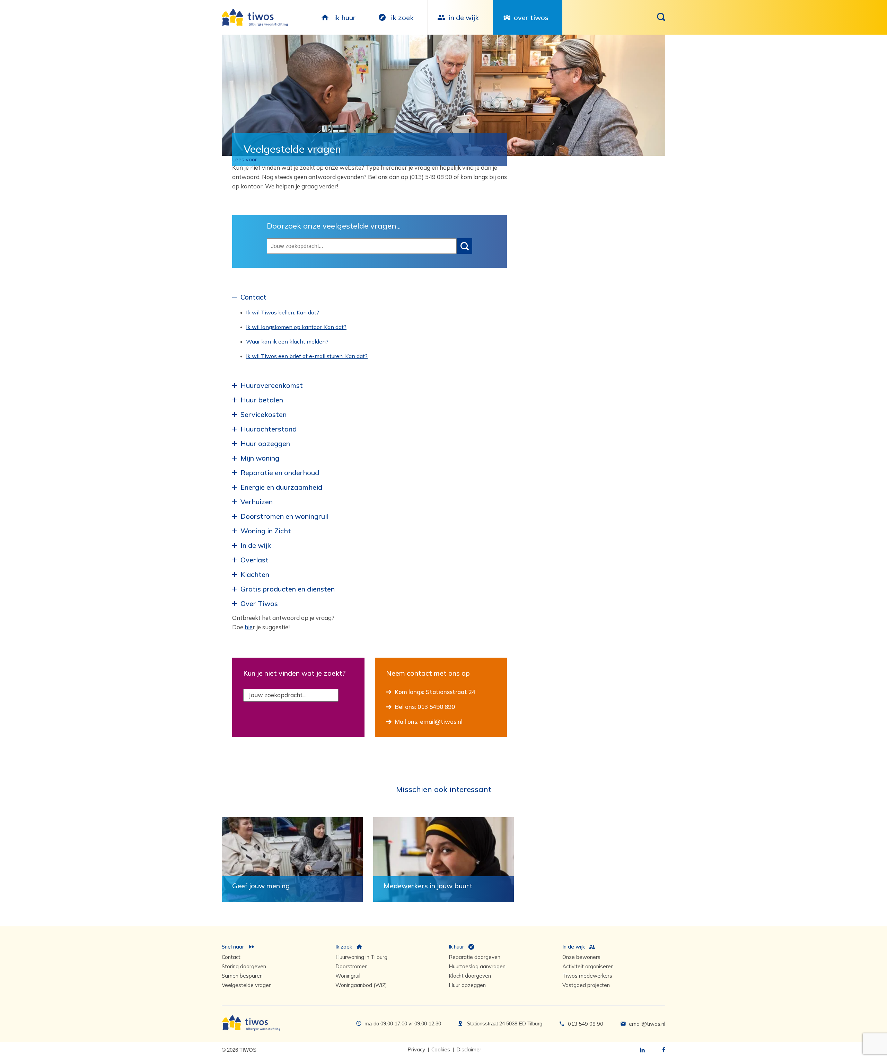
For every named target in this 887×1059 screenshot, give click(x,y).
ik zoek (402, 17)
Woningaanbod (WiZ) (361, 985)
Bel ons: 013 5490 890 (425, 706)
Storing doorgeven (244, 966)
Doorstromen (351, 966)
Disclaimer (468, 1049)
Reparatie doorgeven (474, 957)
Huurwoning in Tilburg (361, 957)
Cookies (440, 1049)
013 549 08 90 (585, 1024)
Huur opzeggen (467, 985)
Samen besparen (242, 975)
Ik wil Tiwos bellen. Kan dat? (282, 312)
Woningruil (347, 975)
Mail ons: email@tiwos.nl (429, 721)
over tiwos (531, 17)
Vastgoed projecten (586, 985)
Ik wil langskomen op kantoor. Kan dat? (296, 326)
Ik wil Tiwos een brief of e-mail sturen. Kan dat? (307, 356)
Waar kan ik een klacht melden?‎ (287, 341)
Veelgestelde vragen (247, 985)
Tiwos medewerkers (587, 975)
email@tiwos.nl (647, 1024)
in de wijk (464, 17)
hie (249, 627)
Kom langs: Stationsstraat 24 (435, 691)
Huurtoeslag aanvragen (477, 966)
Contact (231, 957)
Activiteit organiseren (588, 966)
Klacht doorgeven (470, 975)
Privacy (416, 1049)
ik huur (345, 17)
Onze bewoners (581, 957)
